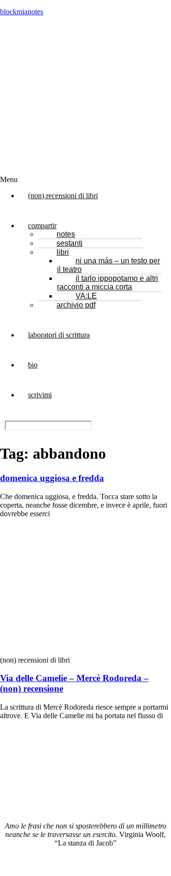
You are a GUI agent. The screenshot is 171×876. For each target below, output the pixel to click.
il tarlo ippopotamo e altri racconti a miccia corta (107, 282)
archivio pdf (76, 305)
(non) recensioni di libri (63, 196)
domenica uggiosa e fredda (52, 478)
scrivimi (40, 395)
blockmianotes (21, 12)
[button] (74, 179)
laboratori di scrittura (59, 335)
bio (33, 365)
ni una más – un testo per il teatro (108, 265)
